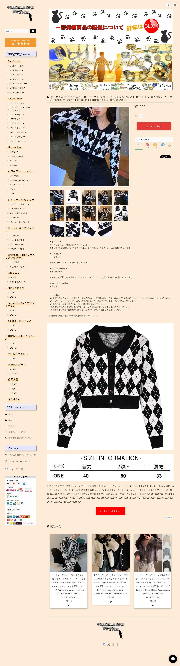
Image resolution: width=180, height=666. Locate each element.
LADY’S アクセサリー (19, 137)
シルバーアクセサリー (21, 199)
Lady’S (13, 277)
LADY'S (13, 297)
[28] (155, 144)
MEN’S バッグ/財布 (18, 88)
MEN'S (12, 293)
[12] (162, 144)
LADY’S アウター (17, 124)
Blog (10, 420)
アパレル (13, 165)
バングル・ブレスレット (19, 222)
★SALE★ (14, 399)
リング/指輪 (14, 176)
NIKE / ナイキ (16, 288)
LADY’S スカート (17, 119)
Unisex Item (15, 147)
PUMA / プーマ (17, 364)
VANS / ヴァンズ (18, 354)
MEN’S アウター (16, 75)
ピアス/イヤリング (17, 209)
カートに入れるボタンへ (111, 511)
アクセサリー (15, 152)
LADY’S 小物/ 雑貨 (17, 141)
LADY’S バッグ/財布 (18, 132)
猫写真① (13, 384)
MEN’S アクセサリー (18, 84)
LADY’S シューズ (17, 128)
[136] (147, 144)
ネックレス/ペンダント (19, 180)
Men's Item (14, 61)
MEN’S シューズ (16, 79)
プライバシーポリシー (18, 432)
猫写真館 (13, 379)
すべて (139, 145)
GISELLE (13, 273)
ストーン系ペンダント (19, 213)
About (11, 414)
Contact (11, 426)
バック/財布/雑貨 (16, 156)
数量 (136, 116)
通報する (169, 517)
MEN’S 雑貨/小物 (17, 93)
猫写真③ (13, 393)
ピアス (12, 189)
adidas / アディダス (20, 321)
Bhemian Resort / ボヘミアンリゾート (20, 256)
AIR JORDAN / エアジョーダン (19, 304)
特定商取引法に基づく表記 (20, 438)
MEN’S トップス (16, 66)
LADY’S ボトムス (17, 115)
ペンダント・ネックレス (19, 204)
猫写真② (13, 389)
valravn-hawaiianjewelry (19, 461)
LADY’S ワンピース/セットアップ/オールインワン (21, 109)
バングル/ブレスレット (19, 185)
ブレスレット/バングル (19, 244)
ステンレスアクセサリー (19, 229)
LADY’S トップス (17, 103)
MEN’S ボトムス (16, 70)
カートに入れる (154, 126)
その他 (12, 194)
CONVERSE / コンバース (20, 337)
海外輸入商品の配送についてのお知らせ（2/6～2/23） (74, 316)
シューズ (13, 161)
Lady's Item (15, 98)
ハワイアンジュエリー (21, 171)
